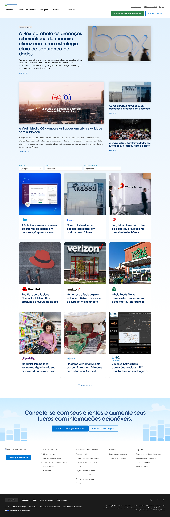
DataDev (79, 466)
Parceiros (113, 450)
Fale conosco (136, 7)
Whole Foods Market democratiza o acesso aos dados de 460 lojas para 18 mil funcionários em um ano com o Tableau (128, 301)
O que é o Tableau (49, 450)
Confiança (25, 500)
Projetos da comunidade (85, 471)
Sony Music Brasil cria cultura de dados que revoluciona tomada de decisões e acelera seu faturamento (129, 230)
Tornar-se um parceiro (117, 458)
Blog (35, 500)
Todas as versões (142, 466)
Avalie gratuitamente (18, 457)
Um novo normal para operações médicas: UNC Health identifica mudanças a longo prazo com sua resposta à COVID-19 (130, 371)
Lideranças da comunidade (86, 462)
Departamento (90, 165)
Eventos (79, 483)
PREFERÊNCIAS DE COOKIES (72, 507)
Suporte (139, 450)
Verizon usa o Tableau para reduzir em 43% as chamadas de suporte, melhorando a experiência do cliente (84, 300)
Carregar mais (86, 385)
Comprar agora (155, 13)
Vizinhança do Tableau (84, 475)
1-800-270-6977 (150, 7)
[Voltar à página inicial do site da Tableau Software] (13, 4)
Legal (7, 507)
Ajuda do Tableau (143, 462)
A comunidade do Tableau (87, 450)
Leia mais (23, 73)
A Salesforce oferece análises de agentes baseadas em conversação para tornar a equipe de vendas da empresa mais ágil (39, 232)
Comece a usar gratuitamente (127, 13)
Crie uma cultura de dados (51, 458)
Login (161, 7)
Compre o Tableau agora (103, 428)
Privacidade (33, 507)
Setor (47, 165)
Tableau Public (81, 454)
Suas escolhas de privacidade (20, 510)
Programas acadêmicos (85, 479)
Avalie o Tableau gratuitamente (70, 428)
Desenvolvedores (46, 500)
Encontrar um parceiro (118, 454)
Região (22, 165)
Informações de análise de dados (54, 462)
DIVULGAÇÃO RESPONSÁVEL (50, 507)
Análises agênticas (48, 454)
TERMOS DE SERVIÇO (19, 507)
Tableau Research (47, 466)
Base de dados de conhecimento (148, 454)
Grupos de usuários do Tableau (88, 458)
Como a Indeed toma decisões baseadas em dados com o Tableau (81, 229)
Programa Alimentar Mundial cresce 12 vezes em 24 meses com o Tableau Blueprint (84, 367)
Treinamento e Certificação (146, 458)
